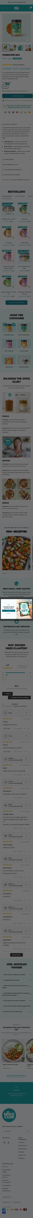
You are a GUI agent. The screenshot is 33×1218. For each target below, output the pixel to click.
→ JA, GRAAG (8, 610)
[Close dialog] (31, 600)
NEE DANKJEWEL (9, 613)
